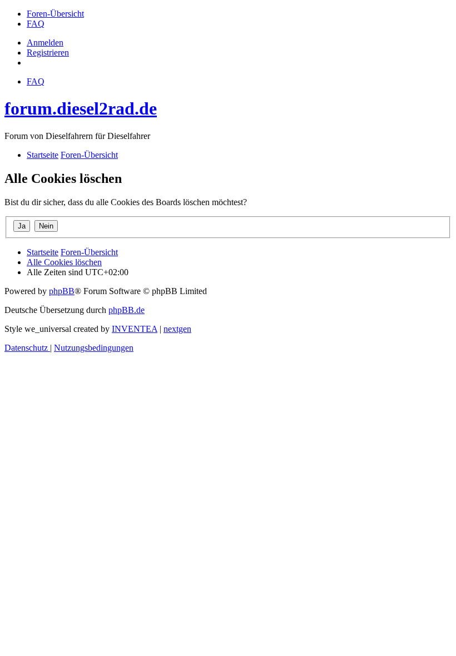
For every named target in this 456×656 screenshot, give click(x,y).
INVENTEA (134, 329)
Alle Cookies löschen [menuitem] (64, 262)
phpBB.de (126, 310)
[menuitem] (55, 13)
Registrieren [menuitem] (48, 52)
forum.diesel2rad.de (80, 108)
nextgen (177, 329)
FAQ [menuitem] (35, 81)
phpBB (62, 291)
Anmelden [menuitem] (45, 42)
